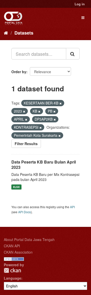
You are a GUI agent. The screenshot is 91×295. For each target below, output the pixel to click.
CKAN (12, 270)
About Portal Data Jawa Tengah (29, 239)
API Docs (24, 212)
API (72, 207)
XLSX (16, 187)
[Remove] (60, 103)
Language (12, 278)
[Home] (6, 32)
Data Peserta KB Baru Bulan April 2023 (43, 164)
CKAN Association (18, 252)
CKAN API (12, 245)
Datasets (23, 33)
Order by (18, 71)
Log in (80, 4)
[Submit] (73, 54)
